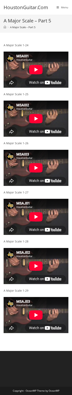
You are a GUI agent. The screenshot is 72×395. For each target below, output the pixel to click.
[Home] (5, 27)
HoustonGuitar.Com (26, 7)
